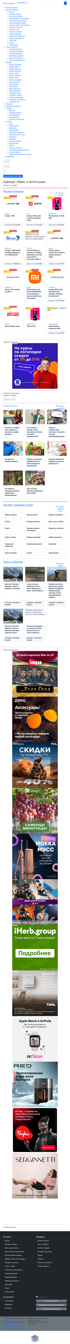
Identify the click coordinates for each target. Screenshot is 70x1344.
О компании (9, 1301)
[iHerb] (35, 947)
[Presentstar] (35, 902)
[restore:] (35, 1039)
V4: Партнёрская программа (51, 1309)
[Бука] (35, 1130)
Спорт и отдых (10, 1266)
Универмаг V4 (22, 3)
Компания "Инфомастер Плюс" (13, 1324)
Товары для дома (11, 1277)
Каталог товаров (43, 1248)
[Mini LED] (35, 765)
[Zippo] (35, 719)
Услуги (7, 1288)
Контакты (8, 1308)
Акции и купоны (13, 191)
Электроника (9, 1292)
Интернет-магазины (45, 1252)
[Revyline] (35, 856)
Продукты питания (11, 1263)
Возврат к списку (9, 399)
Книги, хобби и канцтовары (14, 1252)
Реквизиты (8, 1304)
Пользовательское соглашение (13, 1326)
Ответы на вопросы (10, 406)
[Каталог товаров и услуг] (60, 509)
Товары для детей (11, 1273)
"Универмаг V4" (8, 1320)
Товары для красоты (12, 1281)
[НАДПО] (35, 366)
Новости (41, 1259)
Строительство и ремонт (14, 1270)
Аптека (7, 1241)
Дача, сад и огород (11, 1248)
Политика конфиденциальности (13, 1328)
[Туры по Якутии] (60, 564)
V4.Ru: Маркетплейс (51, 1301)
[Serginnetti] (35, 1176)
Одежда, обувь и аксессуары (15, 1259)
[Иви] (35, 674)
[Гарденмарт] (35, 811)
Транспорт (8, 1284)
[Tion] (35, 993)
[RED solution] (35, 1084)
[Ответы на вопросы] (60, 407)
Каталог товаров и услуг (18, 504)
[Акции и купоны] (60, 194)
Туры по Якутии (13, 561)
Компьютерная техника (13, 1255)
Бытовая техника (11, 1244)
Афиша (40, 1255)
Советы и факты (43, 1266)
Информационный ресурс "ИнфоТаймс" (51, 1305)
